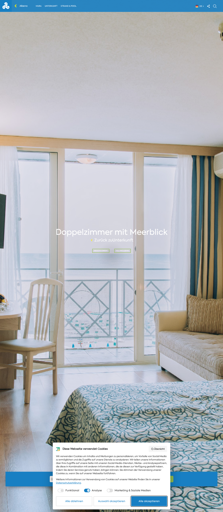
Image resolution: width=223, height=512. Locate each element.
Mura (38, 6)
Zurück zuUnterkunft (113, 240)
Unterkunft (51, 6)
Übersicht (159, 448)
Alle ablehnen (74, 501)
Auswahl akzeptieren (111, 501)
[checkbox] (68, 490)
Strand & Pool (68, 6)
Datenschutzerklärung (68, 482)
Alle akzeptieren (149, 501)
